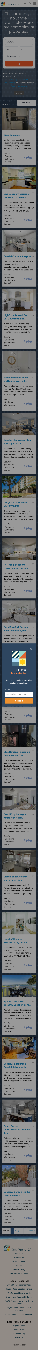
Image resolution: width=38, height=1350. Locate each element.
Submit (19, 700)
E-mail (7, 689)
